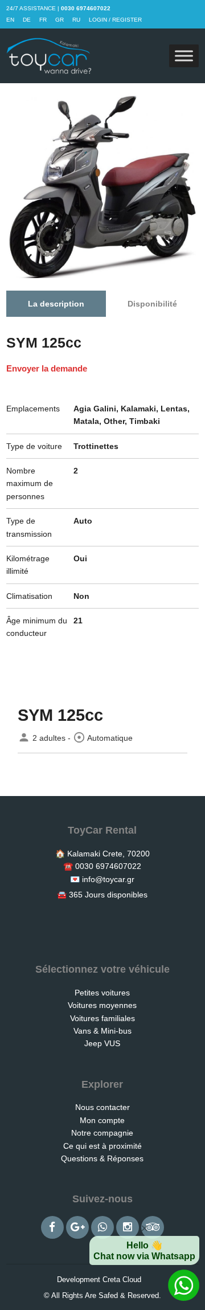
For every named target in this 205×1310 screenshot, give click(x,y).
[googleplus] (77, 1227)
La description (56, 303)
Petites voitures (102, 992)
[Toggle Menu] (184, 56)
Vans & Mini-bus (102, 1030)
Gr (59, 20)
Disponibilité (152, 303)
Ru (76, 20)
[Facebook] (52, 1227)
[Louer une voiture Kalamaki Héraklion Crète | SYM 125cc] (49, 55)
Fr (43, 20)
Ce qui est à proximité (102, 1145)
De (27, 20)
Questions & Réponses (102, 1158)
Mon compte (102, 1120)
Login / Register (115, 20)
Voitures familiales (102, 1018)
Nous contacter (102, 1107)
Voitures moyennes (102, 1005)
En (10, 20)
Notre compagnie (102, 1132)
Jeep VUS (102, 1043)
